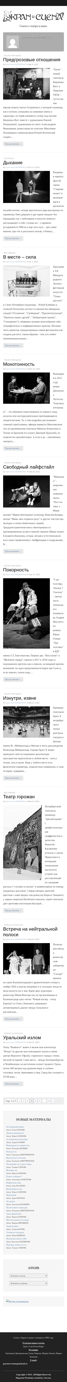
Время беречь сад (14, 1189)
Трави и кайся (12, 1226)
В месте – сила (19, 257)
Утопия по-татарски (15, 1232)
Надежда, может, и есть (16, 1245)
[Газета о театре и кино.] (33, 14)
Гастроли (9, 158)
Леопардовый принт (15, 1127)
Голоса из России (13, 925)
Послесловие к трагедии (16, 1207)
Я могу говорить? (14, 1176)
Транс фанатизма (13, 1214)
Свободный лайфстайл (28, 467)
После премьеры (12, 56)
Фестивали (9, 253)
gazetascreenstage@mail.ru (15, 1363)
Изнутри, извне (19, 698)
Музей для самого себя (16, 1238)
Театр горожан (19, 796)
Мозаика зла (11, 1170)
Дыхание (13, 162)
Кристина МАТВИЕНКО (16, 64)
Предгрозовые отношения (31, 59)
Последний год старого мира (18, 1164)
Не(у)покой (11, 1195)
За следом (10, 1201)
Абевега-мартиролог (15, 1133)
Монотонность (19, 364)
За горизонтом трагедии (16, 1139)
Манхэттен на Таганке (16, 1158)
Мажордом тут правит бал (17, 1145)
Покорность (16, 569)
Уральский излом (22, 1037)
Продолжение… (13, 143)
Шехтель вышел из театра (17, 1220)
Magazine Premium (24, 1378)
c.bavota (47, 1378)
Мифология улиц (13, 1183)
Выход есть (11, 1151)
